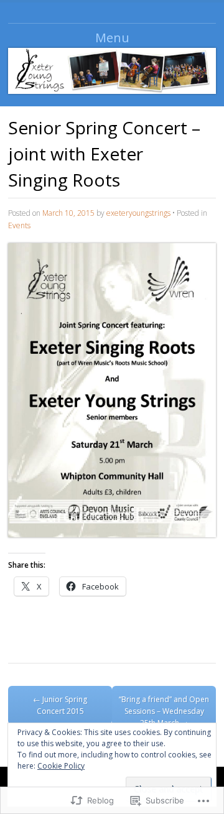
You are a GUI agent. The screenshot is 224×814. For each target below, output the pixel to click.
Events (19, 225)
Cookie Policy (61, 766)
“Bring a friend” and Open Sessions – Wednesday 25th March (164, 711)
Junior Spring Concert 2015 (60, 705)
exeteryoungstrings (138, 213)
